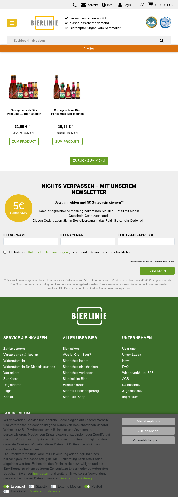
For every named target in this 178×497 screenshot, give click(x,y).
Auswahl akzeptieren (148, 440)
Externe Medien (69, 486)
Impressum (130, 397)
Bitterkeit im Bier (75, 379)
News (126, 360)
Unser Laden (131, 354)
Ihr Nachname (73, 235)
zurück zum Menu (89, 160)
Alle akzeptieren (148, 421)
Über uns (129, 348)
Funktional (18, 491)
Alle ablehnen (148, 431)
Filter (90, 48)
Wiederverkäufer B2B (137, 372)
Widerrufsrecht (14, 360)
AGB (125, 379)
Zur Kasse (11, 379)
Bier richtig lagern (76, 360)
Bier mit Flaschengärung (81, 391)
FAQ (125, 366)
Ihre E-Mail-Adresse (136, 235)
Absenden (157, 271)
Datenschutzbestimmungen (48, 252)
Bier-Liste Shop (74, 397)
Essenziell (18, 486)
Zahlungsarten (14, 348)
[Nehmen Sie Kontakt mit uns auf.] (76, 5)
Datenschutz (131, 385)
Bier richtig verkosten (78, 372)
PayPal (97, 486)
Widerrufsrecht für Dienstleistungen (29, 366)
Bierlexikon (71, 348)
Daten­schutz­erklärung (76, 478)
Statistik (41, 486)
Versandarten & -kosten (20, 354)
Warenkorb (11, 372)
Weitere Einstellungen (46, 491)
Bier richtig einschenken (80, 366)
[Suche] (160, 40)
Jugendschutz (132, 391)
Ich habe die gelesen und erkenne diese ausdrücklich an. (71, 252)
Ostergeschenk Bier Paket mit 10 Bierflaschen (24, 112)
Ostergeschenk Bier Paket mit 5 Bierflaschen (67, 112)
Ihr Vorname (14, 235)
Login (7, 391)
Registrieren (12, 385)
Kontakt (9, 397)
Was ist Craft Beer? (77, 354)
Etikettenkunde (74, 385)
